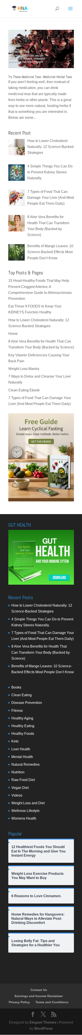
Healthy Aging (22, 718)
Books (16, 687)
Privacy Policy (19, 1002)
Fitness (17, 710)
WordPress (43, 1028)
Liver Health (20, 749)
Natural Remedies (25, 764)
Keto (15, 741)
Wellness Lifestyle (25, 811)
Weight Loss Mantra (23, 369)
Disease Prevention (26, 703)
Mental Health (22, 757)
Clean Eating (21, 695)
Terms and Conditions (51, 1002)
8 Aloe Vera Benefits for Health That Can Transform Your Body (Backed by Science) (40, 652)
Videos (16, 795)
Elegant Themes (43, 1022)
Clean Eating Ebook (24, 390)
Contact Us (38, 990)
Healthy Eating (22, 726)
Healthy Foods (22, 733)
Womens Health (23, 818)
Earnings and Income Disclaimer (39, 996)
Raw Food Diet (23, 780)
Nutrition (17, 772)
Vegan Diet (20, 788)
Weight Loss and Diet (28, 803)
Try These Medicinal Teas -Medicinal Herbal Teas (40, 77)
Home (13, 334)
